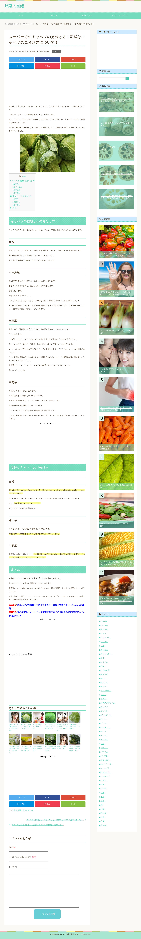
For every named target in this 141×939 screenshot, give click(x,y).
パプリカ (104, 752)
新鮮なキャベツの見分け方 (20, 196)
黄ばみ (30, 810)
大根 (102, 784)
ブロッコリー (106, 760)
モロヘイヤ (105, 768)
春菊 (102, 797)
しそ (102, 646)
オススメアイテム (108, 703)
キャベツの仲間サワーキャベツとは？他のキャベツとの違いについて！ (54, 820)
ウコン (103, 695)
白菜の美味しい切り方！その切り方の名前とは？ (26, 748)
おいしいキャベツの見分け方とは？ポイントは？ (50, 726)
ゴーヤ (103, 723)
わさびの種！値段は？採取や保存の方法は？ (50, 748)
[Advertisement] (47, 86)
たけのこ (104, 650)
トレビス (104, 740)
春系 (16, 184)
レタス (103, 780)
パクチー (104, 748)
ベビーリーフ (106, 764)
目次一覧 (54, 15)
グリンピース (106, 715)
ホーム (21, 15)
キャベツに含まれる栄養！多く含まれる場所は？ (26, 726)
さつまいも (105, 638)
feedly (73, 66)
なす (102, 658)
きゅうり (104, 629)
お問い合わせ (87, 15)
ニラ (102, 744)
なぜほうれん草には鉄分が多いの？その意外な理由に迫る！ (14, 727)
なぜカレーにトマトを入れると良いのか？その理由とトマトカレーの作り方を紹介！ (116, 601)
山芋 (102, 793)
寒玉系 (16, 190)
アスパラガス (106, 691)
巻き (15, 810)
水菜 (102, 809)
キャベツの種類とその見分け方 (22, 181)
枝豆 (102, 801)
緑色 (20, 810)
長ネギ (103, 825)
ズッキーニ (105, 727)
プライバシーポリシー (120, 15)
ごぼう (103, 633)
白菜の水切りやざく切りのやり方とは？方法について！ (14, 749)
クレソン (104, 711)
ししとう (104, 642)
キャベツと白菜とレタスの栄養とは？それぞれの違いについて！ (37, 825)
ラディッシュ (106, 772)
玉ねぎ (103, 813)
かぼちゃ (104, 625)
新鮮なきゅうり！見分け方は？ (62, 747)
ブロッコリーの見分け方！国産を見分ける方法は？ (74, 748)
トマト (103, 735)
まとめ (13, 208)
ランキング (105, 776)
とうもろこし (106, 654)
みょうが (104, 674)
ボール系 (17, 187)
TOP (12, 24)
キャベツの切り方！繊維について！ (37, 726)
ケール (103, 719)
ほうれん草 (105, 670)
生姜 (102, 817)
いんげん (104, 621)
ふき (102, 666)
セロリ (103, 731)
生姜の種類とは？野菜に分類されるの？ (38, 748)
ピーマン (104, 756)
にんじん (104, 662)
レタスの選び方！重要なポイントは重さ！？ (74, 726)
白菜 (102, 821)
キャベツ (56, 52)
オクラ (103, 699)
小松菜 (103, 789)
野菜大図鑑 (14, 6)
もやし (103, 678)
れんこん (104, 682)
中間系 (16, 193)
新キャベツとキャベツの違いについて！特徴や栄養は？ (62, 727)
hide (24, 176)
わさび (103, 687)
